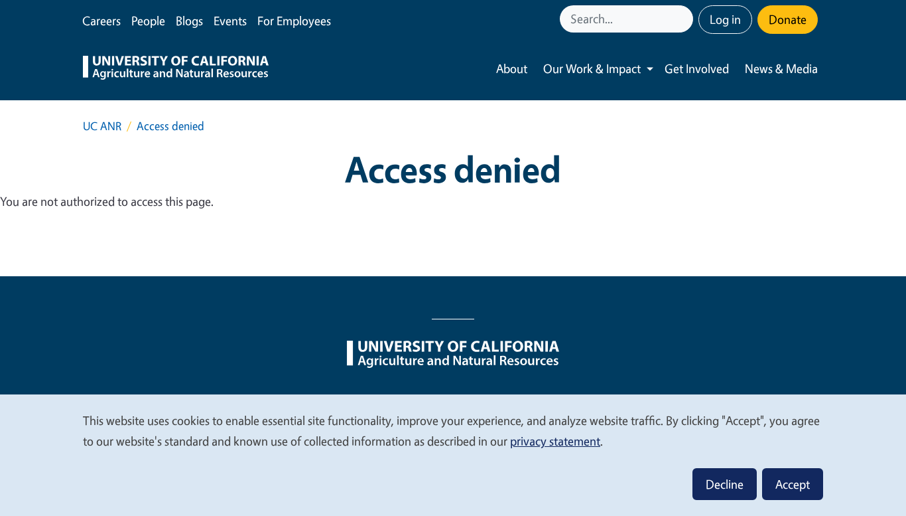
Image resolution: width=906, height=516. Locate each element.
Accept (792, 484)
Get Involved (697, 68)
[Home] (176, 69)
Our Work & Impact (592, 68)
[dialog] (453, 454)
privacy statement (555, 441)
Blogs (189, 21)
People (148, 21)
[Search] (684, 19)
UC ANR (102, 126)
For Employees (294, 21)
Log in (725, 19)
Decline (725, 484)
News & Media (781, 68)
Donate (788, 19)
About (511, 68)
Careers (101, 21)
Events (230, 21)
